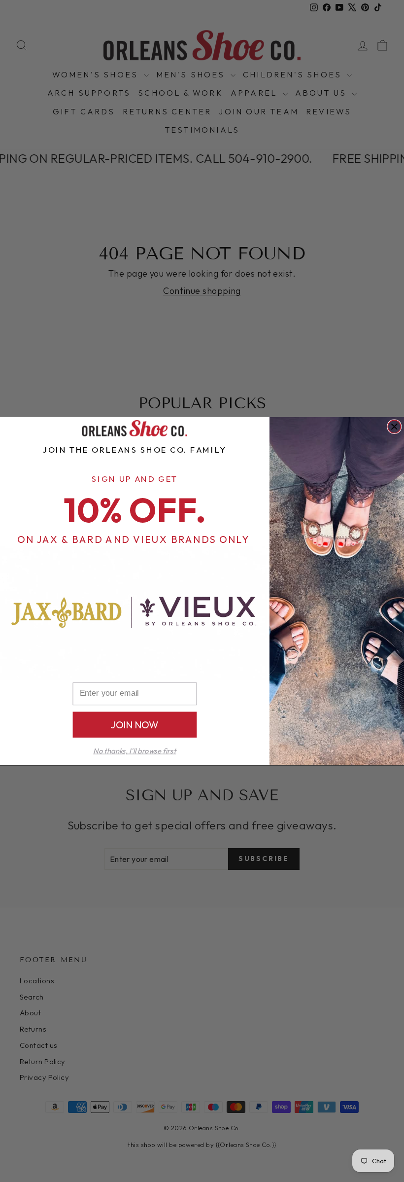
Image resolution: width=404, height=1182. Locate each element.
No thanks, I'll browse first (134, 750)
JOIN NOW (135, 724)
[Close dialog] (394, 426)
